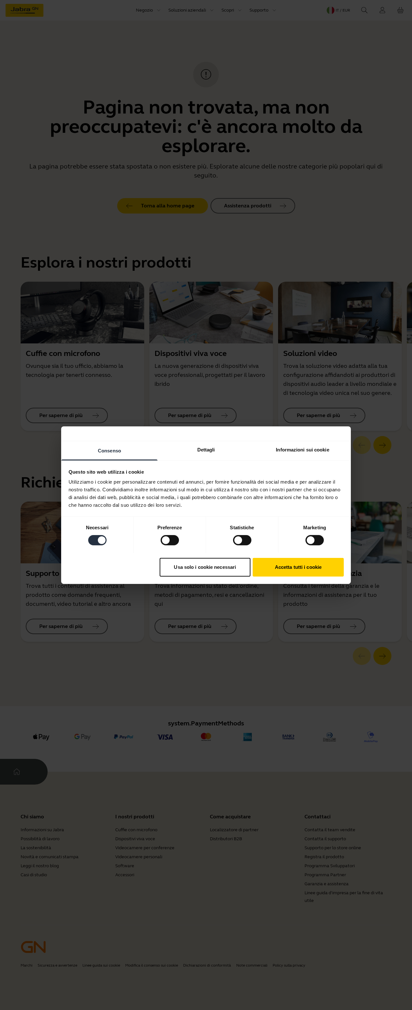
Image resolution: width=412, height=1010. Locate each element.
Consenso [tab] (109, 450)
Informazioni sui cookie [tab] (302, 449)
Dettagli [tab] (206, 449)
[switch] (170, 540)
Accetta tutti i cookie (298, 566)
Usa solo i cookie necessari (205, 566)
